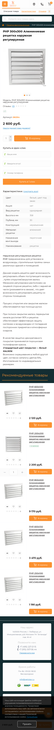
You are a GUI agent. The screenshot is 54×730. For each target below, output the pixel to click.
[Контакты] (42, 4)
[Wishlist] (13, 413)
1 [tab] (24, 95)
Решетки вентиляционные (18, 25)
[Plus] (10, 136)
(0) (13, 106)
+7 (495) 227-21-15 (28, 647)
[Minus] (10, 139)
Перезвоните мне (27, 653)
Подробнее (32, 717)
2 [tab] (27, 95)
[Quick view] (7, 413)
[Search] (5, 19)
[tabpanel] (27, 67)
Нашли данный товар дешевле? (16, 128)
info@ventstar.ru (27, 679)
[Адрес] (34, 4)
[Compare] (20, 413)
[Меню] (5, 4)
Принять (27, 724)
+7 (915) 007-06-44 (28, 649)
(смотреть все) (30, 191)
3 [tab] (29, 95)
